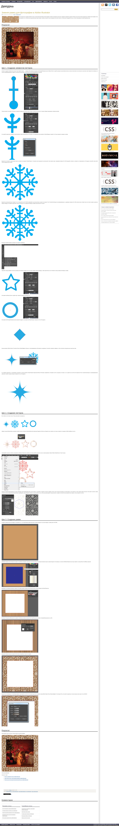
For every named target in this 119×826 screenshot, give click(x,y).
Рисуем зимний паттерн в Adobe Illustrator (12, 776)
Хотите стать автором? (35, 824)
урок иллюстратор (35, 791)
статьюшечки (27, 1)
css (33, 1)
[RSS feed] (102, 4)
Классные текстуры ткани (26, 817)
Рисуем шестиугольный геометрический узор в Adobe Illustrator (16, 779)
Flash (50, 1)
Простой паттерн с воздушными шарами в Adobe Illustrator (15, 778)
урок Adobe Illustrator (22, 791)
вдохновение (39, 1)
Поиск (116, 9)
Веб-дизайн (19, 1)
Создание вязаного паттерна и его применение (9, 810)
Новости (45, 1)
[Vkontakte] (113, 4)
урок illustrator (28, 791)
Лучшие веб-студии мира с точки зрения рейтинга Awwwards (28, 809)
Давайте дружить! (4, 824)
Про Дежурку (19, 824)
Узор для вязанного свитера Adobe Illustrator (9, 808)
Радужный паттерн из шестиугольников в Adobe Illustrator (8, 815)
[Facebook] (117, 4)
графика (13, 1)
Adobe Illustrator (9, 791)
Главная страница (5, 1)
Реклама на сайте (26, 824)
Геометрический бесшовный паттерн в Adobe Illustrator (11, 812)
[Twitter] (110, 4)
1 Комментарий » (18, 14)
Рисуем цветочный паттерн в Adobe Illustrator (9, 817)
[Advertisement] (26, 786)
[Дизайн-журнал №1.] (7, 6)
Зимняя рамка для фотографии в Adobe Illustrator (26, 12)
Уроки (55, 1)
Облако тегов (12, 824)
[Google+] (106, 4)
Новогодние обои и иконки (26, 811)
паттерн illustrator (15, 791)
